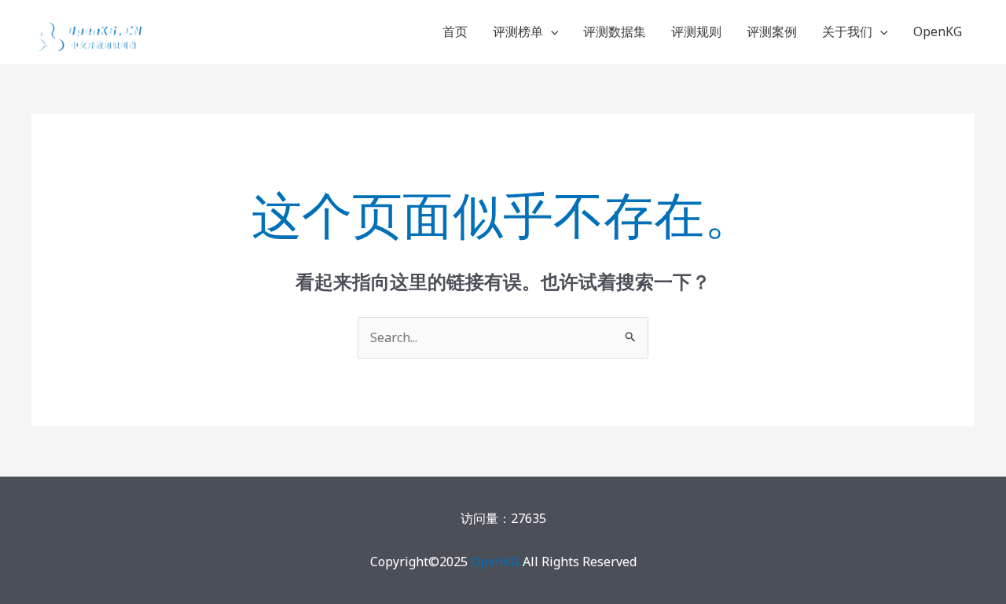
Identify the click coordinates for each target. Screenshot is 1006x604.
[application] (551, 31)
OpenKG (937, 31)
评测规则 (696, 31)
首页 (455, 31)
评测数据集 (614, 31)
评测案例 (772, 31)
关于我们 (847, 31)
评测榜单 (518, 31)
